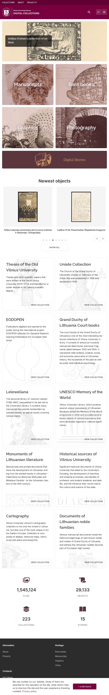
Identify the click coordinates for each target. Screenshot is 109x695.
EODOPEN (15, 319)
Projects (32, 2)
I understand (84, 686)
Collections (8, 2)
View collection (40, 305)
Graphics (28, 127)
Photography (81, 127)
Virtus (58, 665)
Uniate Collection (75, 264)
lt (98, 12)
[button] (50, 58)
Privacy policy (29, 691)
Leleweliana (17, 392)
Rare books (81, 84)
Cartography (17, 516)
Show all (54, 247)
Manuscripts (28, 84)
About (21, 2)
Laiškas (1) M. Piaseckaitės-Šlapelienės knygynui (81, 230)
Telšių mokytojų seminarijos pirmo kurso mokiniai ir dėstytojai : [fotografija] (28, 231)
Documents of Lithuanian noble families (75, 522)
